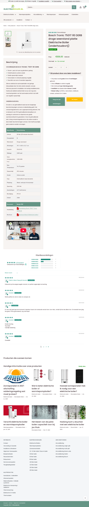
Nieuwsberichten (8, 456)
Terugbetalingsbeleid (9, 464)
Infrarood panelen (64, 14)
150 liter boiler (33, 467)
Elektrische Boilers (8, 14)
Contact (27, 20)
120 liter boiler (33, 464)
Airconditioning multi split (63, 448)
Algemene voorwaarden (19, 503)
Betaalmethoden (8, 454)
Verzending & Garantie (9, 446)
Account (5, 503)
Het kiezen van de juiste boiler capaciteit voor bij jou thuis (43, 425)
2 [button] (43, 347)
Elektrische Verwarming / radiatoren (10, 486)
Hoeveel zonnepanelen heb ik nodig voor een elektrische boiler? (72, 389)
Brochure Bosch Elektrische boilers (28, 214)
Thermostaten (7, 495)
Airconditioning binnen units (63, 451)
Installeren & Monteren (9, 448)
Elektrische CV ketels (9, 492)
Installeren (19, 20)
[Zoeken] (74, 7)
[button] (52, 32)
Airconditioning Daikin (62, 454)
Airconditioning (37, 14)
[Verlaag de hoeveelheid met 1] (56, 67)
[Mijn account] (80, 7)
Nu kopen (75, 99)
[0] (84, 7)
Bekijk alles (82, 366)
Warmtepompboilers (24, 14)
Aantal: (50, 67)
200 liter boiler (33, 470)
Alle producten (7, 20)
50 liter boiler (33, 456)
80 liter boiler (33, 459)
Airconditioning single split (63, 446)
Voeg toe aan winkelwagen (57, 101)
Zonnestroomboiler (35, 448)
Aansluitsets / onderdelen (10, 475)
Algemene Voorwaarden (10, 451)
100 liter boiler (33, 462)
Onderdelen (75, 14)
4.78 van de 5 (20, 262)
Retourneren (7, 459)
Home (4, 25)
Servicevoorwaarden (9, 462)
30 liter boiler (33, 454)
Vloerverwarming (8, 490)
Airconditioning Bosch (62, 456)
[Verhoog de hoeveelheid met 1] (66, 67)
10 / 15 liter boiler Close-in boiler (39, 451)
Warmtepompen (51, 14)
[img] (9, 277)
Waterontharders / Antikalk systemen (10, 481)
